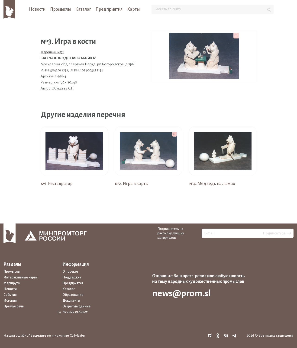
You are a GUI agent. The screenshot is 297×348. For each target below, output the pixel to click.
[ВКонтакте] (226, 336)
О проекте (70, 271)
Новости (37, 9)
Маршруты (11, 283)
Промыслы (60, 9)
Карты (133, 9)
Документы (71, 300)
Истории (10, 300)
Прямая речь (13, 306)
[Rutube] (210, 336)
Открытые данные (76, 306)
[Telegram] (234, 336)
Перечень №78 (52, 52)
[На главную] (9, 9)
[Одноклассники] (218, 336)
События (10, 295)
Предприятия (109, 9)
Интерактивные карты (20, 277)
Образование (72, 295)
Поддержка (71, 277)
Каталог (83, 9)
